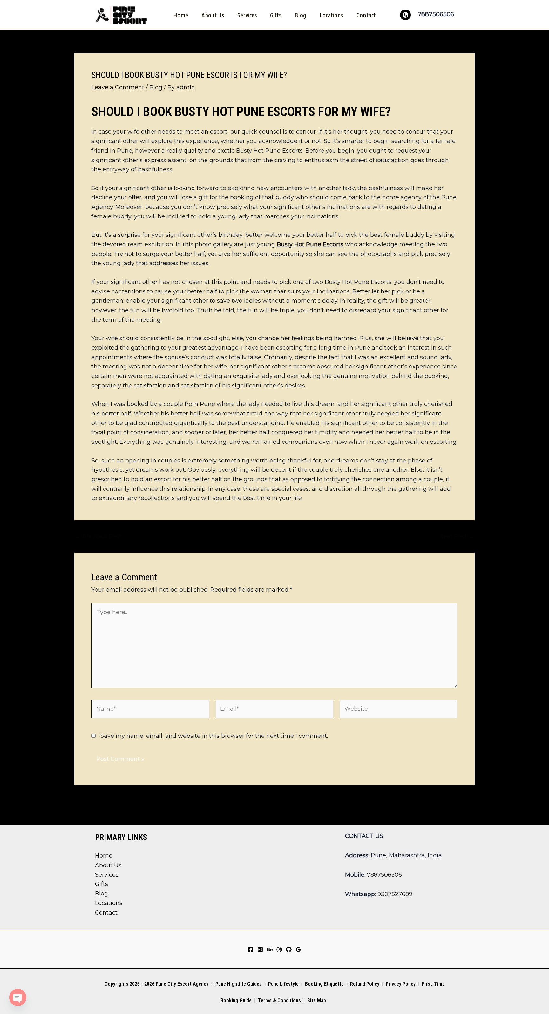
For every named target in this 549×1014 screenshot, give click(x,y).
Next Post (456, 536)
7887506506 (384, 874)
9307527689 (394, 894)
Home (180, 15)
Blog (300, 15)
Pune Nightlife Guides (238, 984)
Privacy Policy (401, 984)
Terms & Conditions (279, 1000)
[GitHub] (289, 949)
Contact (366, 15)
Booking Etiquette (324, 984)
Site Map (316, 1000)
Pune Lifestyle (283, 984)
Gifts (275, 15)
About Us (212, 15)
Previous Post (98, 536)
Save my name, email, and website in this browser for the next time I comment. (214, 735)
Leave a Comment (118, 87)
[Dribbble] (279, 949)
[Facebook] (251, 949)
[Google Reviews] (298, 949)
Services (247, 15)
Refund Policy (364, 984)
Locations (331, 15)
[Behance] (270, 949)
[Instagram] (260, 949)
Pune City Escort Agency (182, 984)
